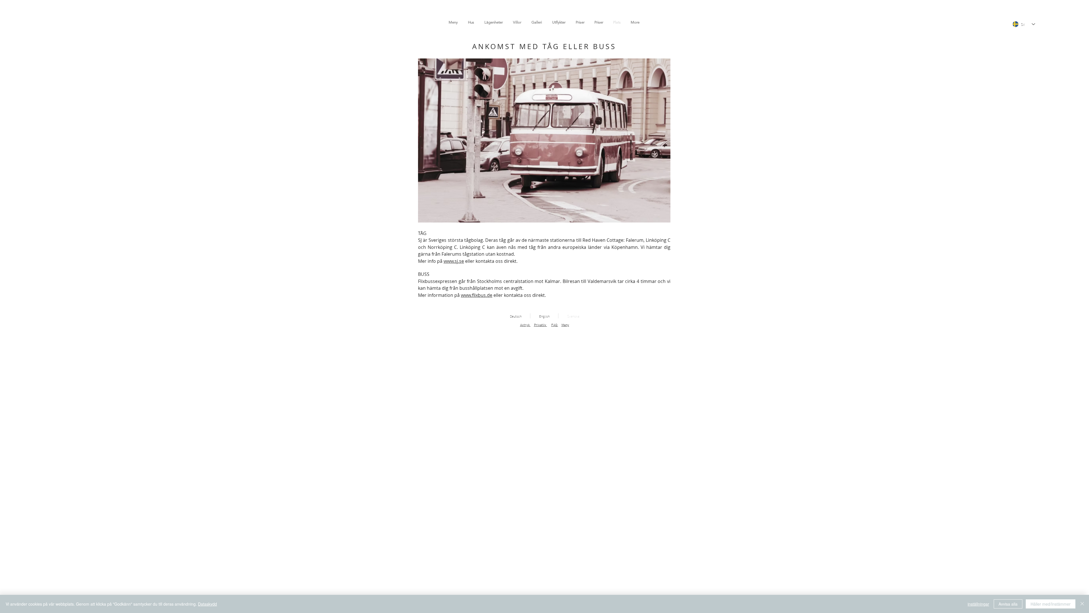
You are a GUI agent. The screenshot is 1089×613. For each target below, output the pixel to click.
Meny (565, 325)
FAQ (554, 325)
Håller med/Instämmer (1051, 604)
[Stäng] (1082, 603)
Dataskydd (207, 604)
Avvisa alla (1008, 604)
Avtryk (525, 325)
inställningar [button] (978, 604)
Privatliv (540, 325)
